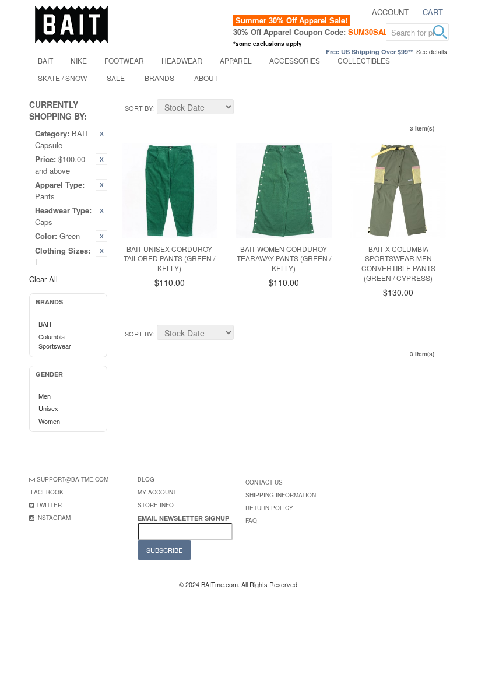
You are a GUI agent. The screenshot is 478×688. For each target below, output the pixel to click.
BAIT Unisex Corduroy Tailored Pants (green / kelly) (169, 258)
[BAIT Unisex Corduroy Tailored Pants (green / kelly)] (169, 190)
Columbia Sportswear (54, 341)
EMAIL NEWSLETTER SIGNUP (184, 518)
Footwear (124, 60)
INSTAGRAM (53, 518)
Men (44, 396)
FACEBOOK (47, 492)
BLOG (146, 479)
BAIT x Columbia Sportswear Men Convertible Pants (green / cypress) (398, 263)
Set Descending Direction (244, 108)
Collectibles (364, 60)
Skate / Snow (62, 78)
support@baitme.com (72, 479)
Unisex (48, 408)
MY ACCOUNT (157, 492)
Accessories (294, 60)
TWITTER (49, 505)
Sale (116, 78)
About (206, 78)
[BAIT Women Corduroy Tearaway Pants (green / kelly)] (284, 190)
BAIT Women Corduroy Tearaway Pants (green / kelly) (284, 258)
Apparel (236, 60)
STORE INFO (156, 505)
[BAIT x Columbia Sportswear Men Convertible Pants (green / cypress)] (398, 190)
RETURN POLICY (269, 508)
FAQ (251, 521)
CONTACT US (264, 482)
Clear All (43, 279)
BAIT (45, 60)
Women (49, 421)
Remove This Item (101, 133)
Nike (79, 60)
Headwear (181, 60)
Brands (159, 78)
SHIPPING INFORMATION (280, 495)
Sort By (138, 108)
